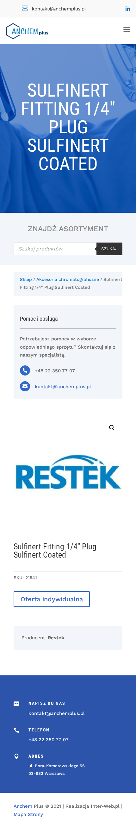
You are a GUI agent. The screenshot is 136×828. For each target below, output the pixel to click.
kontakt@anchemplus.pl (63, 386)
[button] (112, 427)
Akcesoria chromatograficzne (67, 279)
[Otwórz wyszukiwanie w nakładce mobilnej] (68, 249)
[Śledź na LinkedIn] (127, 9)
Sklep (26, 279)
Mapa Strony (28, 814)
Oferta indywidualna (52, 599)
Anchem (23, 806)
